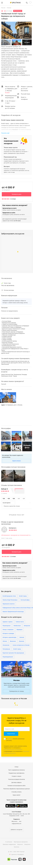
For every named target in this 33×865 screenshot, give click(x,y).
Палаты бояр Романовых (10, 600)
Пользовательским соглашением (13, 749)
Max (20, 821)
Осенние (21, 641)
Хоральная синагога (8, 604)
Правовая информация (9, 844)
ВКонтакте (14, 821)
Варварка (19, 629)
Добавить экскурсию (16, 829)
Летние (5, 641)
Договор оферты (16, 782)
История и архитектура (9, 637)
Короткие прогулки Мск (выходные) (13, 653)
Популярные (6, 649)
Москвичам (6, 645)
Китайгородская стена (9, 596)
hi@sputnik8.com (16, 823)
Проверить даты (16, 194)
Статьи (16, 767)
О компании (8, 842)
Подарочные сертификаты (16, 773)
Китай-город (23, 596)
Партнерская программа (21, 842)
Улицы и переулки (8, 629)
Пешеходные (6, 625)
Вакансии (20, 844)
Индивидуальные (8, 657)
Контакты (16, 847)
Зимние (21, 637)
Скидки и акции (16, 776)
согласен (9, 738)
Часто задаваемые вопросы (16, 770)
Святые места (20, 622)
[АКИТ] (20, 859)
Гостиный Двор (25, 600)
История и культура (8, 633)
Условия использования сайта (16, 785)
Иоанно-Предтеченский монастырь (13, 611)
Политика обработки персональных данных (16, 789)
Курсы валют (16, 795)
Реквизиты (27, 844)
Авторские (27, 625)
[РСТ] (24, 859)
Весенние (13, 641)
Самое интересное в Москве (21, 645)
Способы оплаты (16, 792)
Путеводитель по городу (16, 691)
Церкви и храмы (8, 622)
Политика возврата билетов (16, 779)
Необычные (17, 625)
